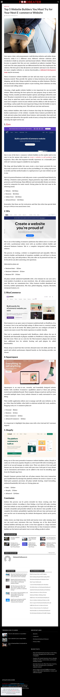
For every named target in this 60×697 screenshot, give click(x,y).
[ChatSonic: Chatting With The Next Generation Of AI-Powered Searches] (42, 544)
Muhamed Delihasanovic (11, 15)
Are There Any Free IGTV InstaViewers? (51, 538)
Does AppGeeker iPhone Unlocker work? (32, 539)
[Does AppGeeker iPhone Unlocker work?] (24, 538)
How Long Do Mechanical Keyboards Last (40, 602)
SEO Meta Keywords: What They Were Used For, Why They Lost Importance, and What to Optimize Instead (19, 587)
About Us (35, 634)
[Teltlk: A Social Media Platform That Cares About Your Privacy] (24, 544)
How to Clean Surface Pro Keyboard (39, 608)
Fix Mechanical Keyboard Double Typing (40, 613)
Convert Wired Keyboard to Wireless (39, 584)
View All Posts (51, 552)
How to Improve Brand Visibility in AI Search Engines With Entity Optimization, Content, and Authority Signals (19, 594)
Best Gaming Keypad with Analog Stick (40, 576)
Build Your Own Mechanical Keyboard (39, 597)
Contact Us (35, 636)
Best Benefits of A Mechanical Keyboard (40, 610)
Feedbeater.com (6, 683)
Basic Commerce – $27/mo (14, 416)
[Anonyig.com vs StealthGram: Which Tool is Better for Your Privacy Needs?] (6, 544)
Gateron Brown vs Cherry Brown (38, 592)
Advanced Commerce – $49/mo (16, 419)
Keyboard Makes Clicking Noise (38, 595)
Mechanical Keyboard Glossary (41, 639)
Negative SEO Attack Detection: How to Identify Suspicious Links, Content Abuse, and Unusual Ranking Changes (18, 581)
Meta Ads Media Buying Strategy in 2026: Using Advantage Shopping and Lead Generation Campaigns (19, 575)
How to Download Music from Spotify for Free (17, 644)
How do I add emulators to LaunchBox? (17, 633)
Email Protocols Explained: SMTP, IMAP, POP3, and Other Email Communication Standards (18, 600)
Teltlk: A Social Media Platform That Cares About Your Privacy (32, 544)
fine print (14, 690)
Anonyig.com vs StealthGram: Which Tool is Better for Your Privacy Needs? (15, 544)
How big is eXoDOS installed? (14, 538)
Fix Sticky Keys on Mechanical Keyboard (40, 587)
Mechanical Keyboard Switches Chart (39, 579)
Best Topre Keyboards (35, 582)
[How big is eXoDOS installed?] (6, 538)
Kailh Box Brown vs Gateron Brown (39, 605)
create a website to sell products (41, 157)
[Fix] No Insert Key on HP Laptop (38, 574)
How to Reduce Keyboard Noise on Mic (40, 600)
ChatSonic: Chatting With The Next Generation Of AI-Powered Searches (51, 544)
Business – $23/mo (12, 413)
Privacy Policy (36, 641)
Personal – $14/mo (11, 410)
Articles (6, 6)
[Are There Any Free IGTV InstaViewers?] (42, 538)
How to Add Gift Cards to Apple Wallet (17, 638)
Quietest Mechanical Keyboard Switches (40, 589)
